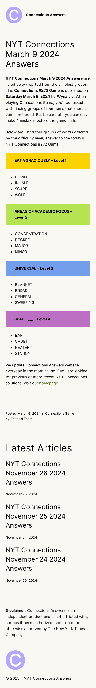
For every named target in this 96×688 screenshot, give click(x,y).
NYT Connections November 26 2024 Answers (36, 473)
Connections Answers (46, 15)
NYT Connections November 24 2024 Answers (36, 559)
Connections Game (59, 413)
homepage (48, 383)
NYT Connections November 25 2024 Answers (35, 516)
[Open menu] (87, 15)
